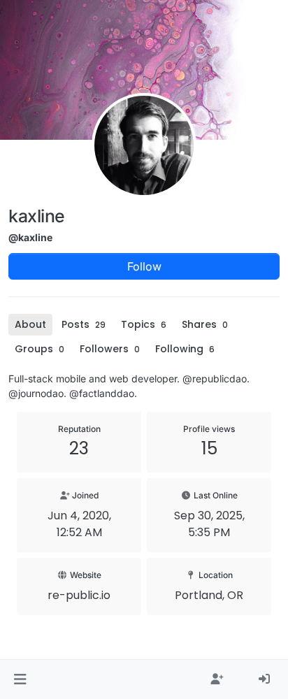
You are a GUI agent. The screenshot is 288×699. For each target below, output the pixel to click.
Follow (144, 266)
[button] (20, 679)
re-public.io (79, 595)
